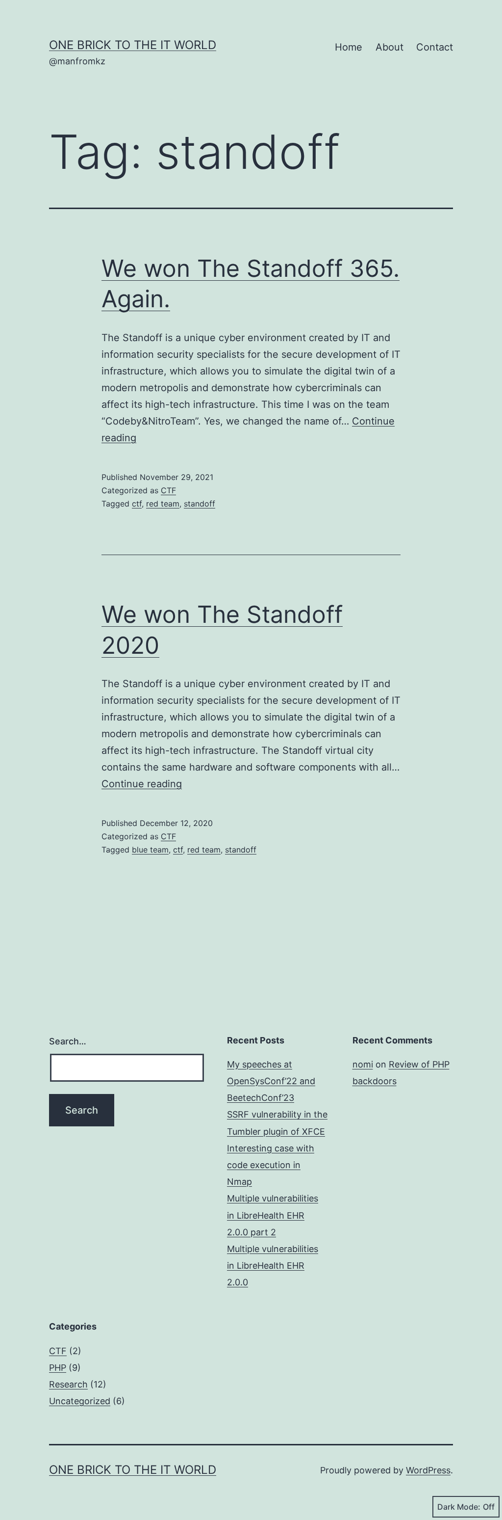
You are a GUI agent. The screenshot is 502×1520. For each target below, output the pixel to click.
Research (68, 1384)
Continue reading (141, 784)
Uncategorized (79, 1401)
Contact (434, 47)
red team (162, 503)
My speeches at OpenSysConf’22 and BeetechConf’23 (271, 1081)
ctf (137, 503)
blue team (150, 849)
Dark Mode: (458, 1507)
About (389, 47)
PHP (57, 1367)
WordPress (428, 1470)
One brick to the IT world (132, 45)
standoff (199, 503)
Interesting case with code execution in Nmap (270, 1165)
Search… (67, 1041)
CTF (168, 490)
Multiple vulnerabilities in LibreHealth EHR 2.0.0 (272, 1265)
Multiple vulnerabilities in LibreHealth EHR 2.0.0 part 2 (272, 1215)
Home (348, 47)
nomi (362, 1064)
